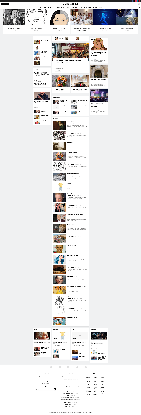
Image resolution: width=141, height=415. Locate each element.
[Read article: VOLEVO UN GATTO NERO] (59, 269)
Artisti (36, 338)
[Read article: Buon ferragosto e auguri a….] (59, 321)
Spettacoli (59, 7)
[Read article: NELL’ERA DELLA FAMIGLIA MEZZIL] (59, 238)
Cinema (88, 384)
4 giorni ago (75, 123)
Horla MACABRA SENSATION (82, 100)
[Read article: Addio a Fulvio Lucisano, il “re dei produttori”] (56, 102)
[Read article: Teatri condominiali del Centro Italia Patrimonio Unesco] (75, 352)
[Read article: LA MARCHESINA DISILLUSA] (59, 259)
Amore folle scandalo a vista (59, 28)
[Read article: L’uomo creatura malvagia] (56, 356)
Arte (64, 7)
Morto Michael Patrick (38, 77)
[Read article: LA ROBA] (37, 47)
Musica (49, 7)
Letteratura (95, 378)
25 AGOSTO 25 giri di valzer (14, 28)
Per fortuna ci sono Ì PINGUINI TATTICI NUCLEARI (76, 286)
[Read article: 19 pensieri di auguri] (59, 197)
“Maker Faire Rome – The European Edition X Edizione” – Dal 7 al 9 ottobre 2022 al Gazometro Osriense (102, 358)
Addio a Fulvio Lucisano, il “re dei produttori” (75, 214)
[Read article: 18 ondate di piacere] (59, 228)
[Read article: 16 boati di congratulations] (59, 279)
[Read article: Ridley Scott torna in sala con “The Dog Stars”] (42, 96)
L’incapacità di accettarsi (36, 28)
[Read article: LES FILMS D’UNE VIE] (59, 207)
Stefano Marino (70, 123)
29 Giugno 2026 (80, 90)
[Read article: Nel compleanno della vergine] (104, 17)
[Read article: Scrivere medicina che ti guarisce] (74, 107)
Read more (58, 70)
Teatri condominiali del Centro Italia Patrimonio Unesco (83, 352)
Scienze (85, 7)
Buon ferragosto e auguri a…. (72, 317)
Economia (88, 390)
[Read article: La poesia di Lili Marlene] (59, 310)
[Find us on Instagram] (136, 1)
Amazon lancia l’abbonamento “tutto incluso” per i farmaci (101, 352)
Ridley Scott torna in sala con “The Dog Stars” (46, 376)
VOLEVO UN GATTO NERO (72, 265)
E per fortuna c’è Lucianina (45, 120)
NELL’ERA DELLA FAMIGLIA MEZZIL (73, 235)
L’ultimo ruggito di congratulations (67, 397)
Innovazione (94, 338)
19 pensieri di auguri (70, 193)
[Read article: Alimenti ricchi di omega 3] (61, 81)
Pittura (95, 390)
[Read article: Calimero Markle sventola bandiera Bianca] (37, 58)
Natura (95, 388)
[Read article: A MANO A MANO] (59, 146)
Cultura (68, 7)
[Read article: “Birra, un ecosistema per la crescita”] (80, 81)
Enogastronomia (78, 7)
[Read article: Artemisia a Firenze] (59, 125)
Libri (95, 380)
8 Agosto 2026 (46, 342)
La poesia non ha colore (63, 105)
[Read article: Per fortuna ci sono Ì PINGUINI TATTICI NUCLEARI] (59, 290)
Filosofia (88, 394)
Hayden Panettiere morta (71, 245)
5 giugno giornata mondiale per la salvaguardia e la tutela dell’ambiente (98, 54)
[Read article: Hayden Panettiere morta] (59, 249)
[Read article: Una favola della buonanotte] (37, 354)
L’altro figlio (69, 183)
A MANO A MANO (70, 142)
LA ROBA (42, 46)
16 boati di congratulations (72, 276)
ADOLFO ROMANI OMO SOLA (67, 393)
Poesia (95, 391)
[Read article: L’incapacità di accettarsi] (36, 17)
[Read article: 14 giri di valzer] (56, 38)
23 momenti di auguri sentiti (127, 28)
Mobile (95, 381)
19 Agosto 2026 (65, 342)
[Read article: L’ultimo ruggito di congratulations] (37, 53)
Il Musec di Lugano (82, 356)
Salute (89, 7)
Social (102, 381)
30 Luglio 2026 (84, 342)
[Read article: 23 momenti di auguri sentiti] (127, 17)
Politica (95, 393)
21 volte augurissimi (70, 132)
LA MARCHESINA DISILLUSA (72, 255)
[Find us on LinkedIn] (137, 1)
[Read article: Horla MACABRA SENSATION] (74, 102)
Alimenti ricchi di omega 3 (61, 89)
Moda (73, 7)
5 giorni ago (75, 154)
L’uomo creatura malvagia (64, 355)
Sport (45, 7)
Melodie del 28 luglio (63, 111)
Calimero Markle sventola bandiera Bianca (68, 399)
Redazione (94, 343)
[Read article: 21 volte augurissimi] (59, 135)
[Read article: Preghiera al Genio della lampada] (77, 38)
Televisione (102, 390)
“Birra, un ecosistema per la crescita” (80, 89)
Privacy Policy (90, 412)
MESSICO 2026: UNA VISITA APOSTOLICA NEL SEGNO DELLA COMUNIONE (98, 105)
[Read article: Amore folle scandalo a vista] (59, 17)
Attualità (40, 7)
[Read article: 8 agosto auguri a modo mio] (42, 336)
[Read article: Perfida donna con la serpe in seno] (59, 300)
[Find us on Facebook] (132, 1)
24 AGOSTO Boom (45, 383)
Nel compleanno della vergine (104, 28)
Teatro (102, 387)
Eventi (54, 7)
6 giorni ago (77, 174)
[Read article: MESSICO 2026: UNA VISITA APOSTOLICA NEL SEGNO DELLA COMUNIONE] (99, 95)
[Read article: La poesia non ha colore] (56, 107)
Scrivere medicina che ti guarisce (73, 173)
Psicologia (95, 394)
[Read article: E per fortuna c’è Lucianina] (37, 122)
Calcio (88, 383)
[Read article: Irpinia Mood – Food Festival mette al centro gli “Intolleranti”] (81, 17)
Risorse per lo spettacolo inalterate (98, 79)
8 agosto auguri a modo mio (39, 340)
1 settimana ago (78, 226)
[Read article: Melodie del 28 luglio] (56, 112)
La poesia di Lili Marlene (71, 307)
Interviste (95, 377)
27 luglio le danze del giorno (82, 111)
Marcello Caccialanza (71, 133)
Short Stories (102, 380)
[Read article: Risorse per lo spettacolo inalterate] (66, 38)
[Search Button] (139, 7)
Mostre (95, 384)
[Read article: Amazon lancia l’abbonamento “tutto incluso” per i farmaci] (94, 352)
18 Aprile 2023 (99, 343)
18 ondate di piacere (70, 224)
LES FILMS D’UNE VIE (71, 204)
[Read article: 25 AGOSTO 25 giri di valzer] (14, 17)
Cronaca (88, 387)
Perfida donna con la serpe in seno (73, 296)
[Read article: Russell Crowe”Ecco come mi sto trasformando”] (37, 349)
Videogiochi (102, 393)
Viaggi (102, 391)
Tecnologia (95, 7)
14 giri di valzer (61, 38)
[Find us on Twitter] (134, 1)
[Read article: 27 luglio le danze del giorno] (74, 112)
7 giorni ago (77, 205)
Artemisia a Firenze (70, 121)
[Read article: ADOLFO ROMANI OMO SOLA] (37, 42)
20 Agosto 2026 (61, 90)
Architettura (88, 377)
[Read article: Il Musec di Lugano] (75, 358)
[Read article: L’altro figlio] (59, 187)
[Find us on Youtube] (139, 1)
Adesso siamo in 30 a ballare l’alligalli (78, 340)
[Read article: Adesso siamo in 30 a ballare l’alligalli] (80, 336)
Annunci (100, 7)
